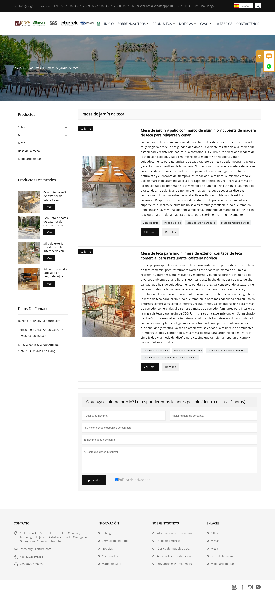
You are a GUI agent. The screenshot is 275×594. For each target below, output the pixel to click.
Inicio (109, 24)
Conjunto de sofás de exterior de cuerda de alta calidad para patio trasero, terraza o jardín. (55, 221)
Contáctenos (247, 24)
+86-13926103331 (31, 556)
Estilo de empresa (168, 541)
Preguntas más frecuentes (174, 564)
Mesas (22, 135)
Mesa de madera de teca (235, 222)
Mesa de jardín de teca (155, 350)
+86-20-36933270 (31, 564)
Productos (162, 24)
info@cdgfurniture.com (35, 6)
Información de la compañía (175, 533)
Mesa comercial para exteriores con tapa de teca (169, 357)
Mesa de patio (150, 222)
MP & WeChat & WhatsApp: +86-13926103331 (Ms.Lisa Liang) (173, 6)
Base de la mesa (29, 151)
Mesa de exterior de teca (188, 350)
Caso (204, 24)
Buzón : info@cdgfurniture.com (39, 321)
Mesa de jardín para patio (201, 222)
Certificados (110, 556)
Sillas (21, 127)
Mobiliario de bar (29, 159)
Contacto (22, 523)
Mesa (21, 143)
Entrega (107, 533)
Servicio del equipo (115, 541)
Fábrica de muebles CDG (173, 548)
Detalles (170, 232)
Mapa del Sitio (111, 564)
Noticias (186, 24)
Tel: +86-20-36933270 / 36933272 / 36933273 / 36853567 (91, 6)
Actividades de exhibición (173, 556)
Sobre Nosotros (132, 24)
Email (150, 232)
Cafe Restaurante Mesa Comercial (227, 350)
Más (49, 207)
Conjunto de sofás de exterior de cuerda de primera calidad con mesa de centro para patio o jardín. (55, 196)
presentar (94, 480)
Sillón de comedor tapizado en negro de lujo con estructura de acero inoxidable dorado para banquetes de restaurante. (55, 273)
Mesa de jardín (172, 222)
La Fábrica (223, 24)
